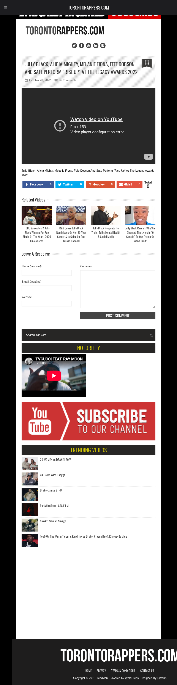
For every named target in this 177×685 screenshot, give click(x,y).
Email (31, 281)
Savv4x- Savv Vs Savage (53, 521)
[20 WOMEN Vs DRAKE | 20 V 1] (30, 463)
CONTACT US (147, 670)
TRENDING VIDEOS (88, 450)
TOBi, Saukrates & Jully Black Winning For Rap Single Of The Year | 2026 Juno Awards (37, 234)
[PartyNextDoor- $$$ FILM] (30, 509)
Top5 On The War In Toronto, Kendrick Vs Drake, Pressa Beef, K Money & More (83, 536)
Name (31, 266)
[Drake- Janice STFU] (30, 494)
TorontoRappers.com (88, 7)
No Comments (67, 80)
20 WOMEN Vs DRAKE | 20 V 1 (56, 459)
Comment (86, 266)
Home (88, 670)
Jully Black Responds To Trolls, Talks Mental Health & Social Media (105, 232)
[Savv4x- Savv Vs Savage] (30, 525)
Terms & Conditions (123, 670)
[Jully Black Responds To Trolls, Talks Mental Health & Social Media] (106, 215)
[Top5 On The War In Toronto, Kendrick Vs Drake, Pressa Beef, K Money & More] (30, 540)
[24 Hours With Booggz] (30, 478)
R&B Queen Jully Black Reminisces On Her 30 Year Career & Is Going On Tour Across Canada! (71, 234)
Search (151, 335)
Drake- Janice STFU (51, 490)
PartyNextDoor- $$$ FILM (54, 505)
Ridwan (161, 678)
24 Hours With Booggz (52, 474)
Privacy (101, 670)
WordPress (132, 678)
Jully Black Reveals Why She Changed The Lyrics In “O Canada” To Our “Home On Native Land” (140, 234)
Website (27, 297)
